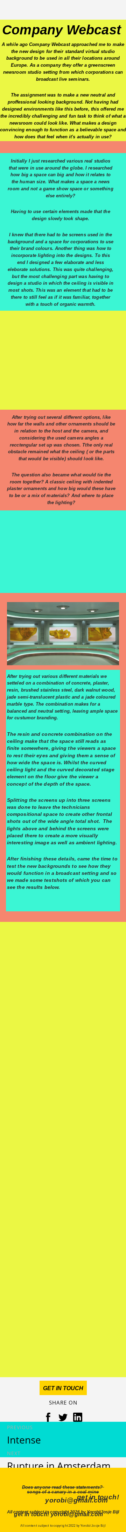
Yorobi (83, 13)
